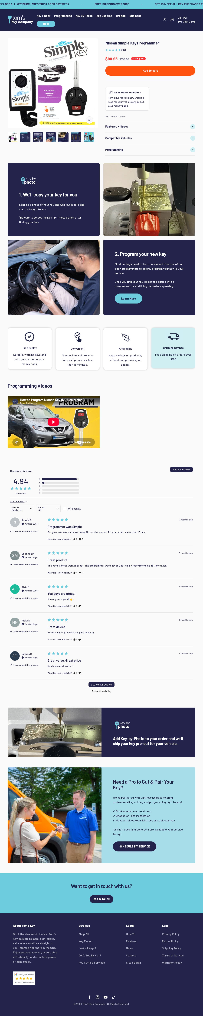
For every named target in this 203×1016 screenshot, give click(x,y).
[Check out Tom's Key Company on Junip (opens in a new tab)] (107, 691)
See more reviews (101, 684)
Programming (63, 15)
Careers (131, 955)
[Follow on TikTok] (113, 997)
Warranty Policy (172, 962)
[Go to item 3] (38, 137)
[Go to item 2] (25, 137)
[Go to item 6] (76, 137)
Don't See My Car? (90, 955)
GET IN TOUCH (101, 899)
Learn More (128, 298)
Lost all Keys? (87, 948)
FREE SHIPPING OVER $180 (103, 4)
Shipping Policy (171, 948)
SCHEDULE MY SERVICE (134, 846)
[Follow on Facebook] (89, 997)
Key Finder (43, 15)
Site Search (133, 962)
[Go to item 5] (63, 137)
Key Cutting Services (92, 962)
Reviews (131, 941)
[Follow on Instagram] (97, 997)
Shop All (84, 934)
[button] (115, 50)
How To (130, 934)
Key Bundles (104, 15)
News (129, 948)
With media (74, 508)
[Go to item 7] (89, 137)
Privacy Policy (171, 934)
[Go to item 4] (51, 137)
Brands (121, 15)
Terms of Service (173, 955)
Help (46, 23)
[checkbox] (75, 509)
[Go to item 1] (13, 137)
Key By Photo (84, 15)
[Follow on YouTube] (105, 997)
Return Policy (170, 941)
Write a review (181, 469)
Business (135, 15)
